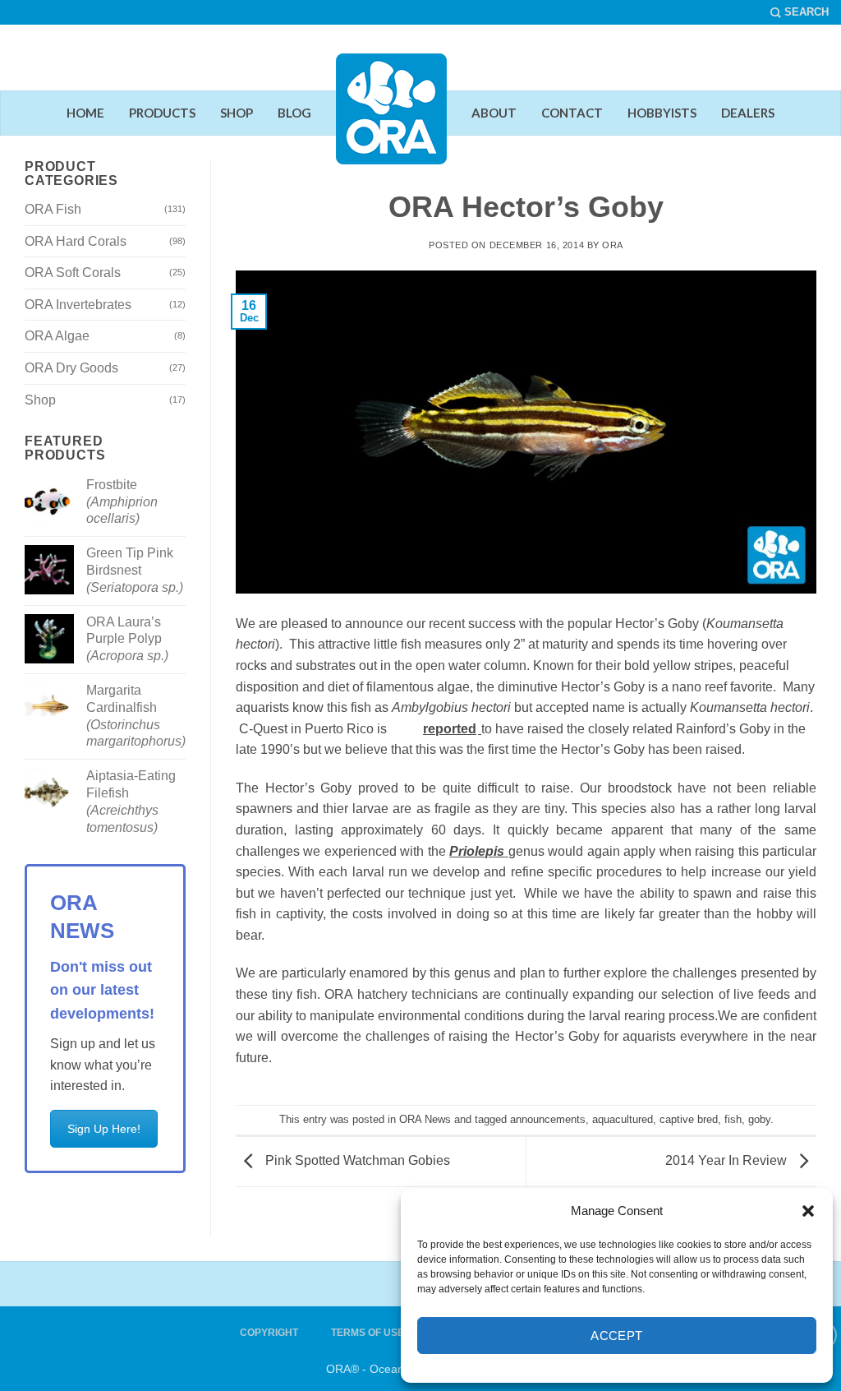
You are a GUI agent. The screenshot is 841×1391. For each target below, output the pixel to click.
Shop (40, 400)
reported (449, 729)
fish (733, 1119)
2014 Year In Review (727, 1160)
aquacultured (622, 1119)
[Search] (799, 12)
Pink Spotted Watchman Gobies (356, 1160)
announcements (548, 1119)
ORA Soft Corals (73, 273)
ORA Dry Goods (71, 368)
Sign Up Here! (103, 1128)
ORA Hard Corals (75, 241)
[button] (808, 1211)
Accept (617, 1335)
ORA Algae (57, 336)
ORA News (425, 1119)
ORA (612, 245)
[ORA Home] (391, 121)
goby (759, 1119)
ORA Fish (53, 209)
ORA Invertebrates (78, 305)
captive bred (688, 1119)
